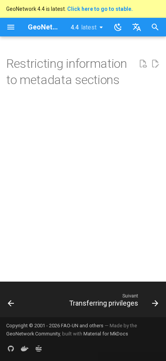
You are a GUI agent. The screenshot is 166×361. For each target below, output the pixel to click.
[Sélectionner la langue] (136, 27)
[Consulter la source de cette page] (142, 64)
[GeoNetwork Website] (38, 348)
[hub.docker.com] (25, 348)
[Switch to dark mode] (118, 27)
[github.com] (11, 348)
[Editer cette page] (155, 64)
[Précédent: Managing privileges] (11, 302)
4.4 (84, 27)
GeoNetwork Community (33, 334)
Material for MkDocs (105, 334)
